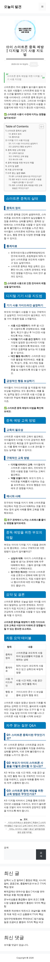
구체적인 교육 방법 (20, 156)
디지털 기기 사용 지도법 (18, 140)
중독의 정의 (16, 134)
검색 (6, 847)
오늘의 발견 (12, 7)
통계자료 (15, 137)
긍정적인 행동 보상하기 (22, 147)
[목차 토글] (40, 126)
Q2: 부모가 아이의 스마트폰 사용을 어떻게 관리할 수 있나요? (26, 180)
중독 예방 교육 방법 (16, 150)
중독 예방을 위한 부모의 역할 (21, 162)
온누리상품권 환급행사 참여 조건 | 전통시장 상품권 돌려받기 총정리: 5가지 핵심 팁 (25, 903)
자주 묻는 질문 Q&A (16, 173)
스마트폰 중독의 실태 (16, 130)
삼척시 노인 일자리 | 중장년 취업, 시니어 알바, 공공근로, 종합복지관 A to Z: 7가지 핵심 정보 (25, 883)
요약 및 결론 (13, 166)
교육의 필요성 (18, 153)
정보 (25, 819)
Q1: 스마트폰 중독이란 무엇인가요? (26, 176)
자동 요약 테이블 (15, 169)
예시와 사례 (17, 159)
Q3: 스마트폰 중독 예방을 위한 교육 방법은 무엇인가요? (27, 186)
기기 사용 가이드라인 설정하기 (25, 143)
